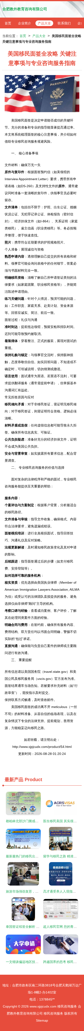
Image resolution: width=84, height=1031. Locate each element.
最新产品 (14, 779)
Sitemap (42, 1020)
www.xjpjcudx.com (43, 1006)
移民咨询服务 (67, 1006)
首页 (8, 23)
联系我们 (64, 23)
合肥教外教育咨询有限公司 (24, 9)
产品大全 (44, 23)
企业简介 (24, 23)
